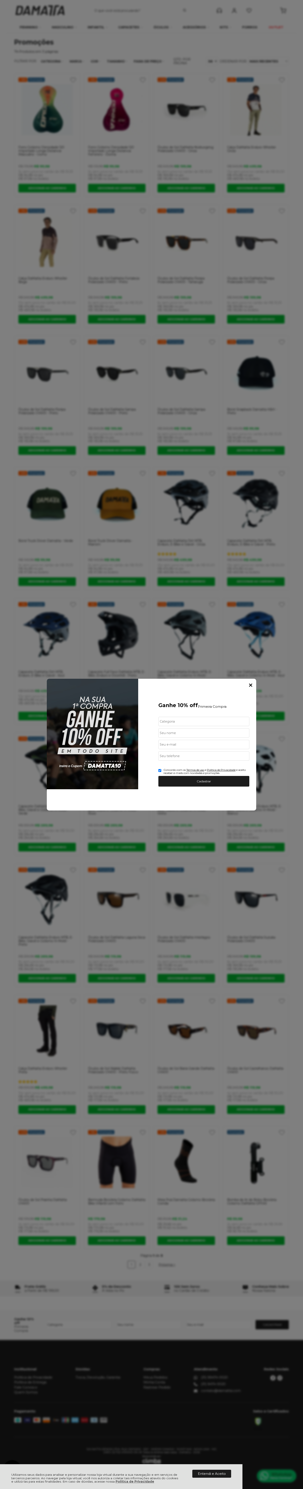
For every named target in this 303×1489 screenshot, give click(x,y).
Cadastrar (204, 781)
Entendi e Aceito (212, 1474)
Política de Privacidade (135, 1481)
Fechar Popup (250, 685)
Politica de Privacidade (221, 770)
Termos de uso (195, 770)
